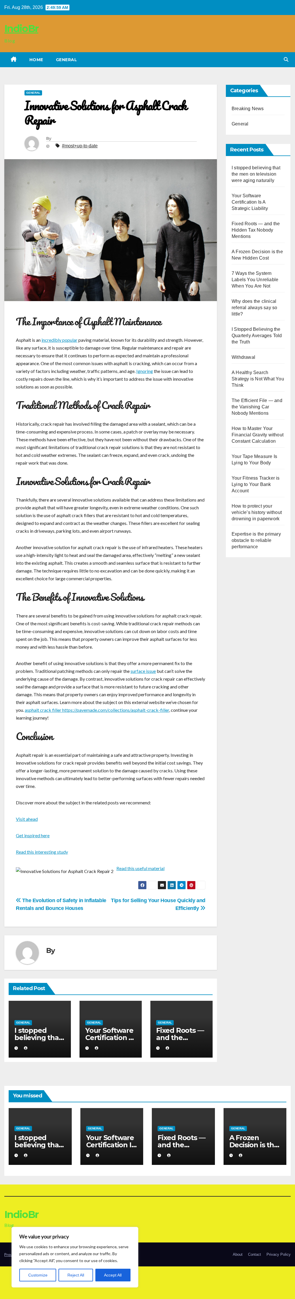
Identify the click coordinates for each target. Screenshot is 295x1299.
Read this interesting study (42, 852)
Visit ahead (27, 819)
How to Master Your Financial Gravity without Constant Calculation (257, 435)
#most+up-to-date (80, 145)
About (238, 1254)
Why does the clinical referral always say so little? (254, 307)
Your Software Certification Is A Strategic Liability (250, 202)
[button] (286, 59)
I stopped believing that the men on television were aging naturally (256, 174)
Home (36, 59)
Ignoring (144, 371)
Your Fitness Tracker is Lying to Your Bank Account (256, 484)
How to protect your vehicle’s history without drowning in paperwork (257, 512)
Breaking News (248, 108)
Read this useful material (140, 868)
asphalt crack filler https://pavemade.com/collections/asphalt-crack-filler (97, 710)
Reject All (75, 1275)
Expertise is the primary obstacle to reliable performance (256, 540)
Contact (254, 1254)
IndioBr (21, 28)
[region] (75, 1257)
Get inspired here (33, 835)
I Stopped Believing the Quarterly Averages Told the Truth (257, 335)
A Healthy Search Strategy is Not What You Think (258, 379)
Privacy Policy (278, 1254)
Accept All (113, 1275)
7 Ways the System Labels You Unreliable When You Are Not (255, 279)
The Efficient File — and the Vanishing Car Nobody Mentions (257, 407)
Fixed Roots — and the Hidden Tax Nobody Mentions (256, 230)
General (66, 59)
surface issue (143, 671)
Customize (38, 1275)
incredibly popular (59, 340)
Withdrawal (243, 357)
